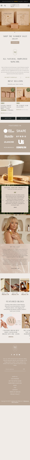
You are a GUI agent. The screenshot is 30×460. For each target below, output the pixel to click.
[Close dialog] (28, 2)
